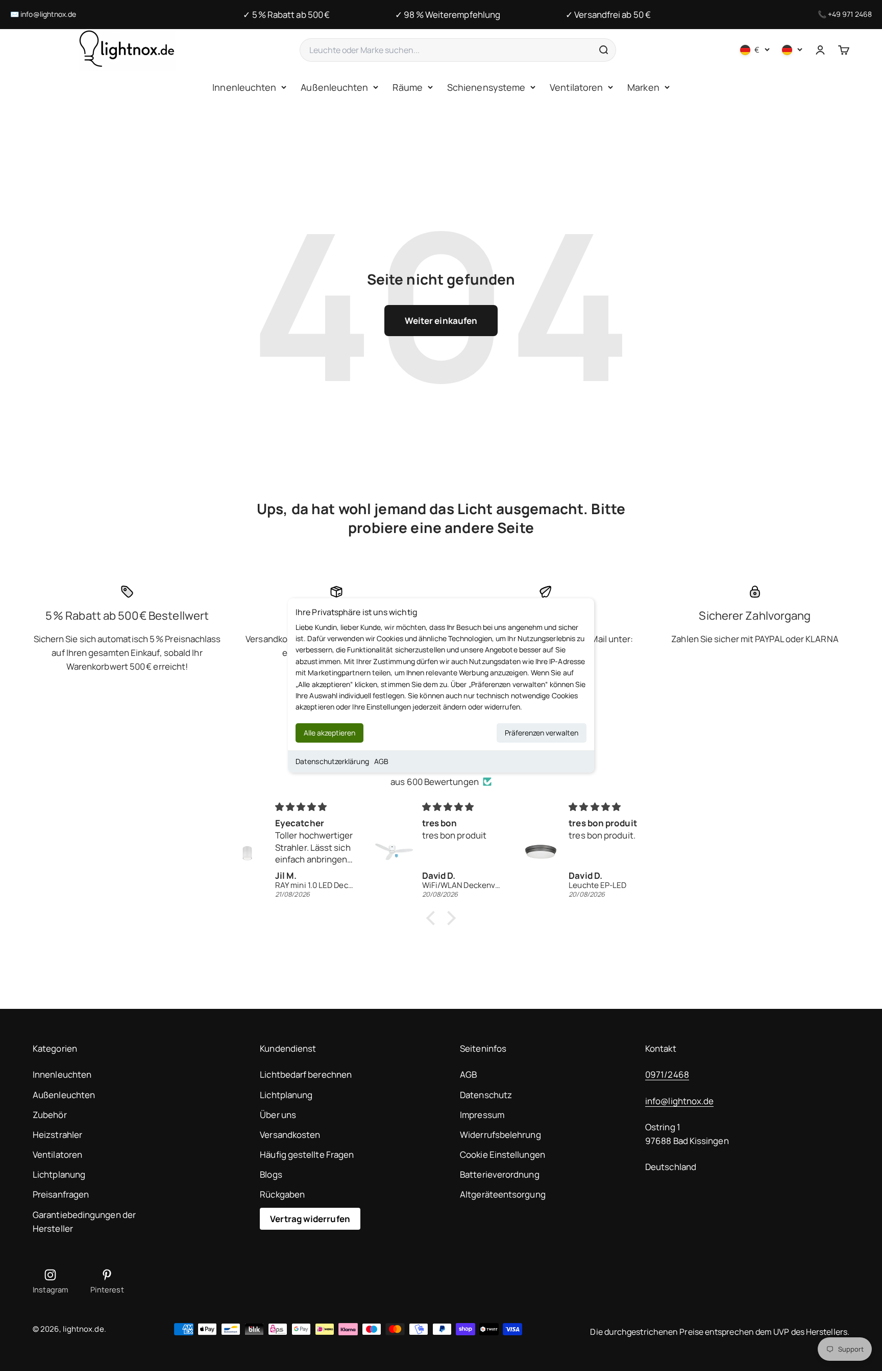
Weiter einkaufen (441, 320)
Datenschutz (486, 1095)
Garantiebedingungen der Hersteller (84, 1221)
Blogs (271, 1174)
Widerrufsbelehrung (500, 1134)
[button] (433, 918)
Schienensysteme (486, 87)
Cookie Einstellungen (502, 1154)
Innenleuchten (244, 87)
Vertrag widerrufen (310, 1219)
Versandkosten (290, 1134)
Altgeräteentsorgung (503, 1194)
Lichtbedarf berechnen (306, 1074)
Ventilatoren (576, 87)
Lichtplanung (59, 1174)
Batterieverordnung (500, 1174)
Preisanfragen (61, 1194)
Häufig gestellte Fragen (307, 1154)
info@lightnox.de (48, 14)
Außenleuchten (334, 87)
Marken (643, 87)
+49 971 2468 (850, 14)
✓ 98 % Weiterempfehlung (447, 14)
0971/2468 (667, 1074)
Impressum (482, 1115)
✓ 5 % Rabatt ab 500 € (286, 14)
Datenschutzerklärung (332, 761)
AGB (381, 761)
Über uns (278, 1115)
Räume (407, 87)
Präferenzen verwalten (541, 733)
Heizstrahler (57, 1134)
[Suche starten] (603, 50)
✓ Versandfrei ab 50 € (608, 14)
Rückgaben (282, 1194)
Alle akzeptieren (329, 733)
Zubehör (50, 1115)
